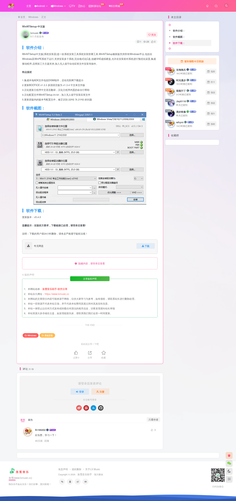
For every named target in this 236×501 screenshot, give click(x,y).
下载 (147, 246)
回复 (46, 440)
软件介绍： (179, 30)
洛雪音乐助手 (84, 474)
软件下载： (179, 43)
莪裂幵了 (181, 90)
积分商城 (116, 5)
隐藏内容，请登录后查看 (91, 263)
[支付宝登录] (93, 408)
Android (40, 6)
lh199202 (40, 430)
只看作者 (153, 419)
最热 (30, 419)
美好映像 (181, 111)
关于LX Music (92, 469)
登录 (81, 391)
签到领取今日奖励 (194, 61)
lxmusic (34, 33)
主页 (28, 6)
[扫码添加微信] (229, 463)
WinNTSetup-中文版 (33, 26)
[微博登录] (79, 408)
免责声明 (63, 469)
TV (73, 6)
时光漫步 (181, 80)
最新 (22, 419)
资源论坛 (97, 5)
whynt (179, 122)
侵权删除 (76, 469)
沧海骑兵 (181, 69)
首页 (22, 17)
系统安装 (49, 335)
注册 (102, 391)
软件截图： (179, 36)
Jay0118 (181, 101)
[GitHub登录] (100, 408)
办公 (83, 6)
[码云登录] (86, 408)
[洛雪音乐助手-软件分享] (20, 470)
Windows (58, 6)
